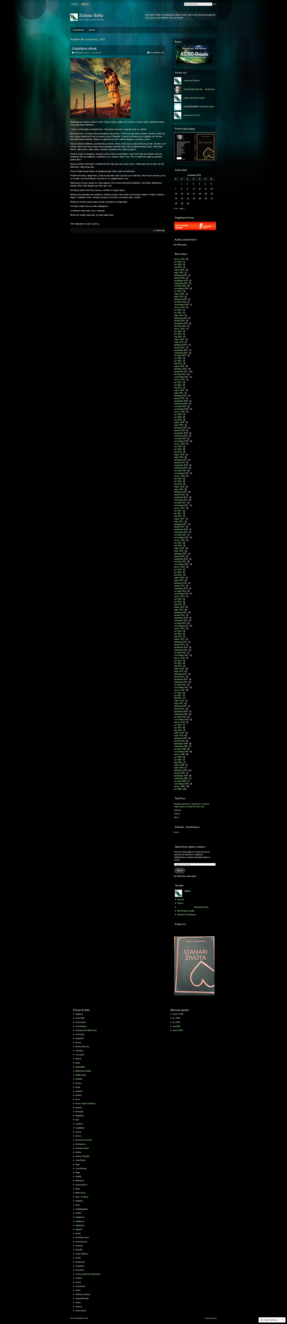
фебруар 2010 (180, 738)
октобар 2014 (180, 591)
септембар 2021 (181, 377)
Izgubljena (79, 1128)
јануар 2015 (179, 586)
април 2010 (179, 733)
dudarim (78, 1091)
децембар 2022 (181, 350)
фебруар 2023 (180, 345)
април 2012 (179, 668)
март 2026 (178, 272)
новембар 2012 (181, 650)
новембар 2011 (180, 682)
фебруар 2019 (180, 460)
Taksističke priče (193, 907)
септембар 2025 (181, 288)
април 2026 (179, 270)
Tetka (77, 1290)
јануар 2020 (179, 430)
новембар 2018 (181, 468)
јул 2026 (178, 262)
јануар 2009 (179, 773)
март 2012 (178, 671)
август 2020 (179, 412)
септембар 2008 (181, 784)
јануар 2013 (179, 644)
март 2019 (178, 457)
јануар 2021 (179, 398)
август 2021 (179, 379)
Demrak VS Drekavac (186, 914)
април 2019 (179, 454)
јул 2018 (178, 478)
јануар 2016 (179, 556)
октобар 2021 (180, 374)
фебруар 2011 (180, 706)
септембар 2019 (181, 441)
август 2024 (179, 307)
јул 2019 (178, 446)
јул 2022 (178, 358)
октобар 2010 (180, 717)
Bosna (78, 1042)
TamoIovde (80, 1286)
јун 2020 (177, 417)
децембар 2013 (181, 618)
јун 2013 (177, 634)
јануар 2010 (179, 741)
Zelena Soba (91, 15)
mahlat (78, 1176)
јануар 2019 (179, 462)
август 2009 (179, 754)
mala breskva (81, 1185)
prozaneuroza (81, 1242)
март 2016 (178, 551)
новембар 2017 (181, 500)
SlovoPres (79, 1270)
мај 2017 (178, 516)
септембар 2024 (181, 304)
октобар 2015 (180, 561)
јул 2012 (178, 661)
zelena (186, 80)
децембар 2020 (181, 401)
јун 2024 (177, 313)
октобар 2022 (180, 355)
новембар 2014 (181, 588)
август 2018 (179, 476)
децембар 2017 (181, 497)
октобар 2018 (180, 470)
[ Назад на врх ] (211, 1318)
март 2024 (178, 315)
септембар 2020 (181, 409)
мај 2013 (178, 636)
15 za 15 (196, 115)
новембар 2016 (181, 532)
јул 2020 (178, 414)
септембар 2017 (181, 505)
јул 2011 (177, 693)
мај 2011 (178, 698)
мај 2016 (178, 545)
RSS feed (149, 18)
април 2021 (179, 390)
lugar (77, 1164)
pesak (78, 1233)
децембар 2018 (181, 465)
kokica (78, 1136)
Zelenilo (91, 30)
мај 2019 (178, 452)
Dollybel (78, 1079)
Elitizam (196, 80)
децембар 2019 (181, 433)
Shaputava (80, 1262)
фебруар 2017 (180, 524)
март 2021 (178, 393)
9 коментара (96, 52)
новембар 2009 (181, 746)
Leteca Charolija (82, 1156)
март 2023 (178, 342)
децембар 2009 (181, 743)
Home (74, 4)
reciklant (79, 1246)
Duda (77, 1087)
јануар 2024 (179, 320)
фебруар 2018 (180, 492)
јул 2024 (178, 310)
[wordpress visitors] (122, 1009)
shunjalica (79, 1266)
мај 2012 (178, 666)
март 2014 (178, 610)
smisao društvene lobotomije (87, 1274)
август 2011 (179, 690)
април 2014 (179, 607)
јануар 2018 (179, 494)
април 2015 (179, 577)
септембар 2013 (181, 626)
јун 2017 (177, 513)
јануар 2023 (179, 347)
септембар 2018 (181, 473)
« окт (175, 208)
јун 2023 (177, 334)
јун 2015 (177, 572)
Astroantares (81, 1026)
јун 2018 (177, 481)
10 (194, 189)
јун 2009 (177, 760)
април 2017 (179, 519)
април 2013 (179, 639)
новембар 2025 (181, 283)
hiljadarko (79, 1115)
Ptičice (177, 814)
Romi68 (78, 1250)
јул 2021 (178, 382)
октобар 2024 (180, 302)
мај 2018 (178, 484)
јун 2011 (177, 695)
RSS (86, 4)
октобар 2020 (180, 406)
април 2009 (179, 765)
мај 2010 (178, 730)
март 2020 (178, 425)
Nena (77, 1205)
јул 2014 (178, 599)
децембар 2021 (181, 371)
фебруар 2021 (180, 395)
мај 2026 (178, 267)
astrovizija (79, 1034)
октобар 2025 (180, 286)
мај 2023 (178, 337)
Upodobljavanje (82, 1298)
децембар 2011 (181, 679)
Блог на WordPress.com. (79, 1318)
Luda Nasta (80, 1160)
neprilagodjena (81, 1209)
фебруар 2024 (180, 318)
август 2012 (179, 658)
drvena (78, 1083)
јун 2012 (177, 663)
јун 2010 (177, 727)
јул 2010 (178, 725)
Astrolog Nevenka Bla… (194, 89)
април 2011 (179, 701)
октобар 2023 (180, 326)
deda (77, 1063)
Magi (77, 1172)
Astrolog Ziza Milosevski (86, 1030)
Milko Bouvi (80, 1193)
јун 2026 (177, 264)
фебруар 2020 (180, 428)
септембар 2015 (181, 564)
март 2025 (178, 296)
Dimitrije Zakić (199, 98)
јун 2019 (177, 449)
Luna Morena (81, 1168)
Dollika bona (80, 1075)
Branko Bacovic (82, 1046)
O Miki (78, 1213)
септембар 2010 (181, 719)
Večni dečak (80, 1311)
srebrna (78, 1278)
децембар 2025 (181, 280)
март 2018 (178, 489)
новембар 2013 (181, 620)
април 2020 (179, 422)
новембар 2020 (181, 404)
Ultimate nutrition (82, 1294)
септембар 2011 (181, 687)
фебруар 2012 (180, 674)
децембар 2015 (181, 559)
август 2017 (179, 508)
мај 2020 (178, 420)
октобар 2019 (180, 438)
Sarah (78, 1258)
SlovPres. (95, 224)
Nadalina (79, 1201)
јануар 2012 (179, 677)
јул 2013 (178, 631)
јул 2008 (178, 789)
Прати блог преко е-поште (190, 846)
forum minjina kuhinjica (85, 1103)
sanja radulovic (81, 1254)
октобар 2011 (180, 685)
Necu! (176, 817)
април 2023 (179, 339)
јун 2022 (177, 361)
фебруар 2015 (180, 583)
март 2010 (178, 735)
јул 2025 (178, 291)
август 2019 (179, 444)
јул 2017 (178, 511)
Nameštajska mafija (185, 911)
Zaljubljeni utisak (84, 48)
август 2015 (179, 567)
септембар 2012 (181, 655)
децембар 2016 (181, 529)
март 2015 (178, 580)
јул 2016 (178, 543)
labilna (78, 1152)
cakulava (79, 1050)
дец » (182, 208)
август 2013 (179, 628)
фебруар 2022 (180, 369)
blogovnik (79, 1038)
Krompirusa (80, 1144)
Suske (78, 1282)
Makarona (79, 1180)
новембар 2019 (181, 436)
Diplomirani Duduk (83, 1071)
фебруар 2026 (180, 275)
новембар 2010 (181, 714)
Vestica (78, 1306)
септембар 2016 (181, 537)
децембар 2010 (181, 711)
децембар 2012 (181, 647)
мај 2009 (178, 762)
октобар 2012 (180, 652)
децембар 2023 (181, 323)
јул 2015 (178, 569)
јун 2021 (177, 385)
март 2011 (178, 703)
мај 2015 (178, 575)
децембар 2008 (181, 776)
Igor (77, 1119)
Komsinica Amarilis (83, 1140)
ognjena (78, 1229)
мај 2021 (178, 388)
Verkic (78, 1302)
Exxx (77, 1099)
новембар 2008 (181, 778)
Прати (179, 870)
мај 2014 (178, 604)
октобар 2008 (180, 781)
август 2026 (179, 259)
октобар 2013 (180, 623)
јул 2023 (178, 331)
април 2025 (179, 294)
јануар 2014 (179, 615)
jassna (78, 1132)
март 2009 (178, 767)
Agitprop (79, 1014)
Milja (77, 1189)
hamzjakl (79, 1111)
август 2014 (179, 596)
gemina (78, 1107)
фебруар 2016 (180, 553)
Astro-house (80, 1022)
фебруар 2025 (180, 299)
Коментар (160, 230)
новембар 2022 (181, 353)
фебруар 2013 (180, 642)
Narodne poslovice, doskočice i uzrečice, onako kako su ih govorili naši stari (192, 805)
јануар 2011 (179, 709)
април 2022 (179, 366)
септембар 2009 (181, 751)
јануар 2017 (179, 527)
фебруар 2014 (180, 612)
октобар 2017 (180, 503)
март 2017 (178, 521)
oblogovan (79, 1217)
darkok (78, 1059)
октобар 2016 (180, 535)
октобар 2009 (180, 749)
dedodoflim (80, 1067)
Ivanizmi (79, 1124)
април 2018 (179, 487)
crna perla (79, 1055)
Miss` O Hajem (81, 1197)
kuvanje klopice (82, 1148)
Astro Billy (79, 1018)
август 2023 (179, 329)
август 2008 (179, 786)
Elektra (78, 1095)
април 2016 (179, 548)
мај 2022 (178, 363)
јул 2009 (178, 757)
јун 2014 (177, 602)
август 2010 (179, 722)
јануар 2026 (179, 278)
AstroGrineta (78, 30)
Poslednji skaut (82, 1237)
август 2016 (179, 540)
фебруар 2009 (180, 770)
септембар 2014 (181, 593)
